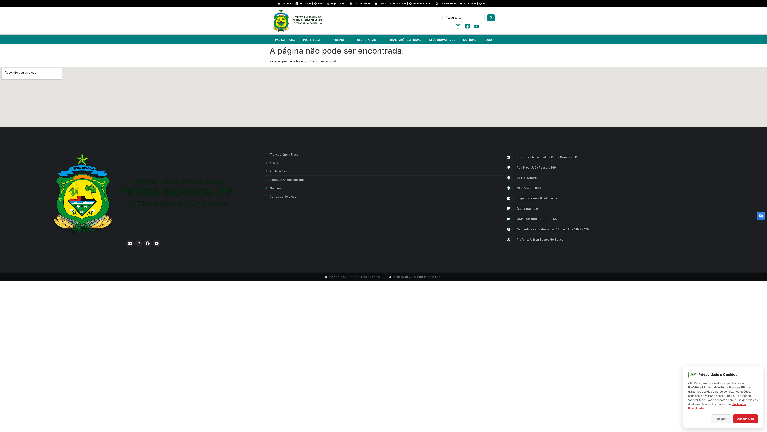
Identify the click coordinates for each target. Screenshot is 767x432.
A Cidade (339, 39)
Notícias (469, 39)
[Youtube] (157, 243)
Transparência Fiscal (404, 39)
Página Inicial (285, 39)
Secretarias (366, 39)
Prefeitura (311, 39)
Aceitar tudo (745, 418)
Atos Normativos (442, 39)
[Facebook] (148, 243)
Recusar (721, 418)
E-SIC (488, 39)
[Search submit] (491, 17)
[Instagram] (139, 243)
